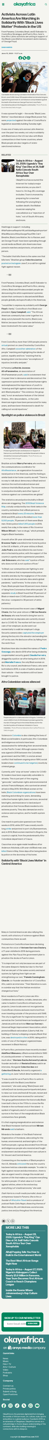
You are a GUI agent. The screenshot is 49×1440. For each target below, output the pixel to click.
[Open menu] (3, 4)
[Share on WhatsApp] (28, 58)
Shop (5, 1375)
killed (4, 851)
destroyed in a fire (18, 1037)
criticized (21, 1164)
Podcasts (7, 1373)
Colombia (16, 735)
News (5, 1358)
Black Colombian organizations (21, 792)
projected (11, 120)
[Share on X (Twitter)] (24, 58)
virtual (4, 345)
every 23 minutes (26, 513)
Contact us (8, 1386)
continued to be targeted (25, 763)
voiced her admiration (25, 349)
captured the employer (33, 633)
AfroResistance (9, 470)
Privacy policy (9, 1389)
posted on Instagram (11, 263)
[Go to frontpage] (24, 4)
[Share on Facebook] (20, 58)
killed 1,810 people (26, 524)
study (13, 593)
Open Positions (10, 1394)
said (28, 312)
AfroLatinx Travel (18, 1200)
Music (6, 1361)
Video (5, 1370)
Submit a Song (9, 1391)
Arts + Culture (9, 1367)
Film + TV (7, 1364)
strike (8, 829)
